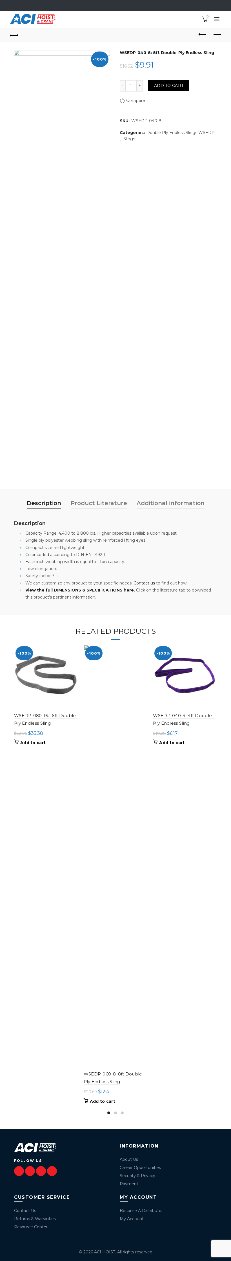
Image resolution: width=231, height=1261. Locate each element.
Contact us (144, 583)
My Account (132, 1218)
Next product (217, 34)
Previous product (203, 34)
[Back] (14, 34)
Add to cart (168, 85)
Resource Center (31, 1226)
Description (44, 503)
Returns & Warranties (35, 1218)
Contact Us (25, 1210)
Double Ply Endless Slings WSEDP (180, 132)
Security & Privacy (137, 1175)
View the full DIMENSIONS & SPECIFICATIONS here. (80, 590)
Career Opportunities (140, 1167)
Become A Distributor (141, 1210)
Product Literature (99, 503)
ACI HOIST (104, 1252)
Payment (129, 1183)
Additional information (171, 503)
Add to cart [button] (33, 742)
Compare (135, 100)
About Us (129, 1159)
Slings (129, 138)
